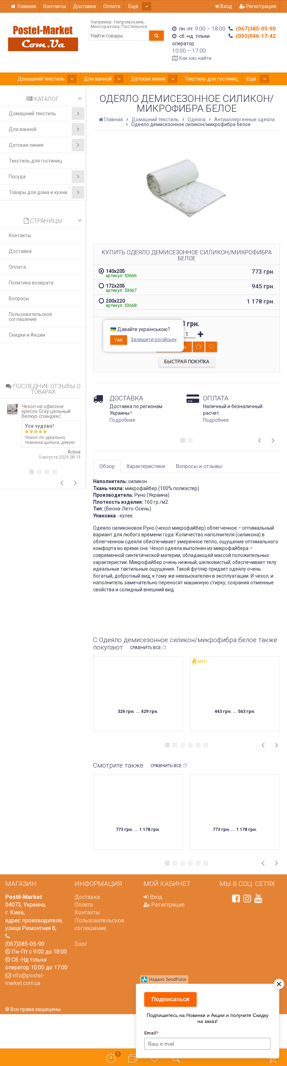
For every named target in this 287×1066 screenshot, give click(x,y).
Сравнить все (145, 647)
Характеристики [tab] (145, 466)
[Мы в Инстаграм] (247, 898)
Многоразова (105, 26)
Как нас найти (195, 58)
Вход (225, 6)
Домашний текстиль (41, 79)
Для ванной (98, 79)
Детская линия (148, 79)
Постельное (134, 26)
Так (118, 340)
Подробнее (122, 420)
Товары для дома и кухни (38, 192)
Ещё (133, 6)
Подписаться (170, 999)
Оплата (111, 6)
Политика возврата (31, 283)
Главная (27, 6)
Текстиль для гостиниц (211, 79)
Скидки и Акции (27, 335)
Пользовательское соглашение (30, 316)
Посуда (17, 176)
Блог (81, 944)
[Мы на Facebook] (236, 898)
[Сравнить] (198, 347)
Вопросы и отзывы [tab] (199, 466)
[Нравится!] (211, 347)
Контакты (54, 6)
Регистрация (260, 6)
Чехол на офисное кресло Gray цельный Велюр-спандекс (46, 411)
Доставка (84, 6)
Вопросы (19, 298)
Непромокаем (129, 22)
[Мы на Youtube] (258, 898)
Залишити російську (154, 339)
